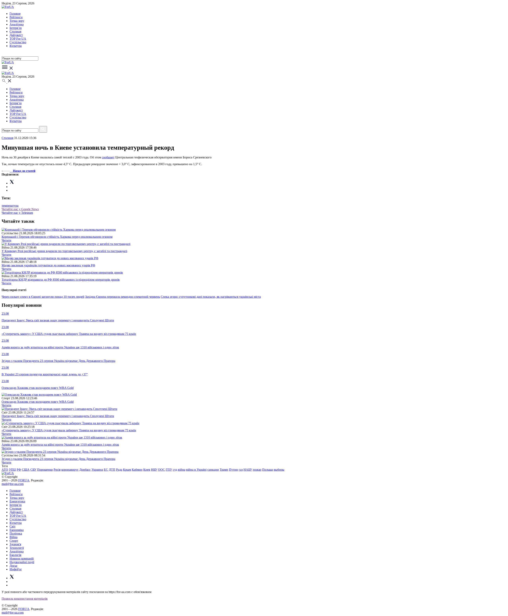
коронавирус (70, 469)
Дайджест (16, 35)
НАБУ (247, 469)
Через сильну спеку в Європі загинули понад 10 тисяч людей (43, 296)
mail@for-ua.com (13, 484)
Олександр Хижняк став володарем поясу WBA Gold (38, 401)
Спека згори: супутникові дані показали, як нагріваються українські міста (211, 296)
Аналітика (17, 24)
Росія (57, 469)
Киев (146, 469)
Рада (119, 469)
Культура (16, 45)
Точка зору (17, 20)
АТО (5, 469)
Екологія (15, 555)
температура (10, 205)
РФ (19, 469)
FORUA (23, 480)
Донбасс (85, 469)
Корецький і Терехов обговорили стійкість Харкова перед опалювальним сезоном (57, 236)
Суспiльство (18, 42)
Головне (15, 13)
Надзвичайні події (22, 562)
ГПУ (169, 469)
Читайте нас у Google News (20, 209)
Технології (17, 547)
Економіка (17, 530)
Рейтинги (16, 17)
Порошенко (45, 469)
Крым (127, 469)
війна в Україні (196, 469)
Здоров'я (15, 544)
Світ (12, 526)
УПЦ (12, 469)
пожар (257, 469)
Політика (16, 533)
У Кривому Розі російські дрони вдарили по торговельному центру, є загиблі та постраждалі (64, 251)
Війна (13, 537)
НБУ (154, 469)
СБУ (33, 469)
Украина (97, 469)
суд (175, 469)
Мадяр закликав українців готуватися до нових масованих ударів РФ (48, 265)
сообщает (108, 157)
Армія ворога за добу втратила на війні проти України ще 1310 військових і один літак (60, 444)
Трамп (224, 469)
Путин (233, 469)
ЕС (106, 469)
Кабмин (137, 469)
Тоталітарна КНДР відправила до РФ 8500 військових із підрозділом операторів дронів (61, 279)
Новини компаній (22, 558)
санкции (213, 469)
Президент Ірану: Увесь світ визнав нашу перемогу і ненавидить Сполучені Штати (58, 416)
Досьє (13, 565)
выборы (279, 469)
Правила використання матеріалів (25, 598)
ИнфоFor (16, 569)
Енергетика (17, 501)
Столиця (15, 31)
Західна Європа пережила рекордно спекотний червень (122, 296)
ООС (161, 469)
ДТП (112, 469)
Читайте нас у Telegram (17, 212)
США (26, 469)
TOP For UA (18, 38)
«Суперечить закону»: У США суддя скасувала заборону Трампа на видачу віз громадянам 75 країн (69, 430)
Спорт (14, 540)
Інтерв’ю (16, 28)
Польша (267, 469)
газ (241, 469)
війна (181, 469)
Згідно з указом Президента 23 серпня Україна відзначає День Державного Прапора (58, 459)
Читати (6, 240)
